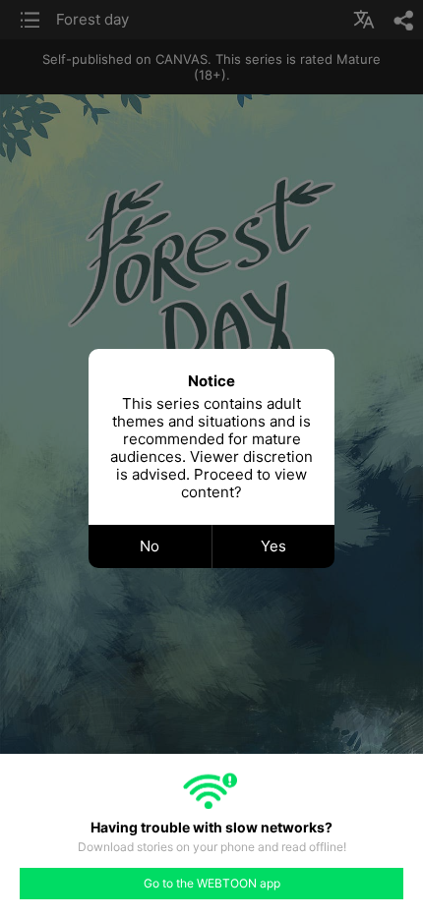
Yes (273, 546)
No (149, 546)
